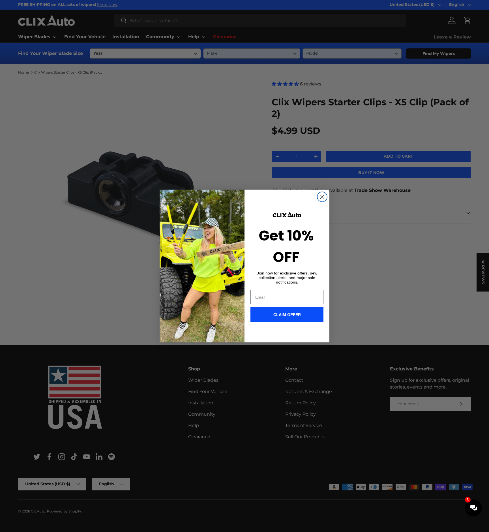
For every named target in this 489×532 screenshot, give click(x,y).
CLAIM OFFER (287, 314)
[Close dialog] (322, 197)
